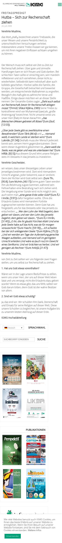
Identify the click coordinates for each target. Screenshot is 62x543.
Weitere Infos (34, 530)
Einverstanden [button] (12, 536)
